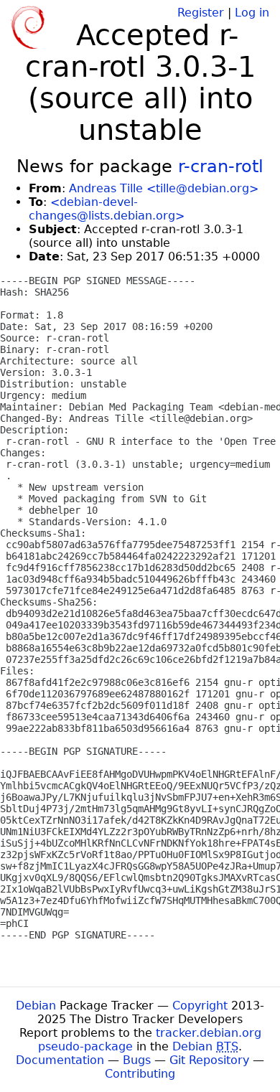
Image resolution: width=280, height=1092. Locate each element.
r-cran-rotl (220, 166)
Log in (252, 12)
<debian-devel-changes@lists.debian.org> (107, 208)
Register (200, 12)
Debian (36, 1005)
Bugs (137, 1060)
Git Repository (209, 1060)
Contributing (140, 1074)
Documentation (60, 1060)
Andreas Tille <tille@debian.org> (163, 188)
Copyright (200, 1005)
